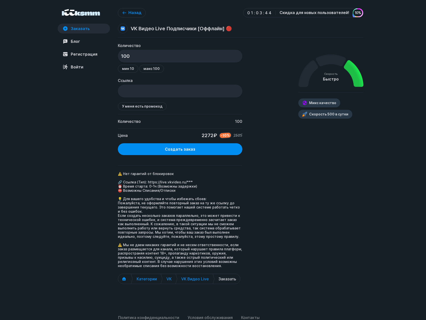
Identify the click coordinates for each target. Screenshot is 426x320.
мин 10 (128, 68)
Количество (129, 45)
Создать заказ (180, 149)
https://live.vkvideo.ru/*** (170, 182)
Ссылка (125, 80)
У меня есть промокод (142, 106)
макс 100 (151, 68)
